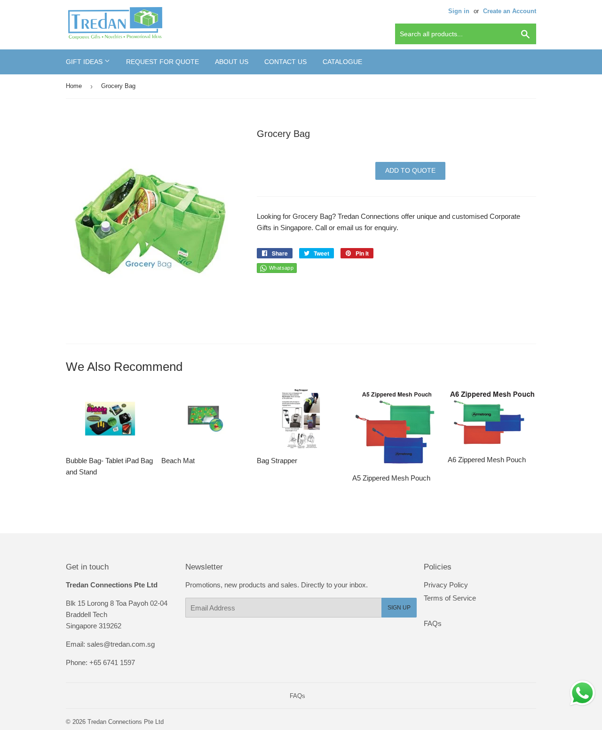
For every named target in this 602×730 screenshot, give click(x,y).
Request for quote (162, 61)
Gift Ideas (85, 61)
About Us (231, 61)
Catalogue (342, 61)
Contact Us (285, 61)
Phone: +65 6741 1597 (100, 662)
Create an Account (509, 11)
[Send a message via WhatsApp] (582, 693)
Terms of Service (450, 598)
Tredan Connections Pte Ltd (125, 721)
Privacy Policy (446, 585)
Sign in (458, 11)
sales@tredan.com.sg (121, 644)
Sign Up (399, 607)
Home (74, 85)
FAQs (433, 623)
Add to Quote (410, 170)
